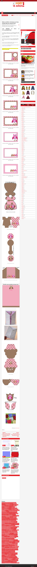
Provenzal (23, 175)
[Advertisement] (28, 22)
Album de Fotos (4, 502)
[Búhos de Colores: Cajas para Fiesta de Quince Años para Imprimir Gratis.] (6, 466)
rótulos (6, 555)
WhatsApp (6, 561)
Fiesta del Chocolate (15, 526)
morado (22, 209)
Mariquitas (23, 159)
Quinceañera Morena (24, 176)
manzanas (3, 538)
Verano (6, 560)
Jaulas (6, 535)
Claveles (10, 515)
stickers (5, 558)
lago (2, 536)
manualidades (13, 537)
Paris (15, 545)
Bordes (9, 509)
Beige (22, 115)
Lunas (2, 537)
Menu (2, 0)
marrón (22, 208)
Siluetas (8, 556)
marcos (8, 25)
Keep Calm (15, 535)
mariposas (23, 207)
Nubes (5, 544)
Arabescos (3, 504)
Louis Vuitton (11, 536)
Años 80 (15, 503)
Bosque (13, 509)
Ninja (2, 544)
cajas (6, 511)
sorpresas (10, 557)
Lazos (5, 536)
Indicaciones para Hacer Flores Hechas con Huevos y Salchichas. (29, 71)
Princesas (7, 549)
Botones (16, 509)
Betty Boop (23, 116)
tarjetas (10, 26)
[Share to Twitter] (8, 440)
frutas (22, 200)
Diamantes (15, 522)
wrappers (10, 561)
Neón (22, 162)
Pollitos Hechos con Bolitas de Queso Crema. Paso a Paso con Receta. (29, 75)
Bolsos (3, 509)
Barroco (22, 114)
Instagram (3, 534)
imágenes (11, 533)
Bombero (6, 509)
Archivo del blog (32, 105)
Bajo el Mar (15, 504)
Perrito (2, 547)
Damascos (23, 129)
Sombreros (6, 557)
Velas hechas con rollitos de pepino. (29, 78)
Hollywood (3, 533)
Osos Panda (11, 544)
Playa (6, 548)
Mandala (9, 537)
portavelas (15, 548)
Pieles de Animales (12, 547)
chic (6, 514)
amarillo (3, 503)
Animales (11, 503)
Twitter (2, 560)
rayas (22, 212)
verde (8, 560)
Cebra (10, 513)
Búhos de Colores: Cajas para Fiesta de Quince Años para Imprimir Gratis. (6, 470)
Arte (9, 504)
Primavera (3, 549)
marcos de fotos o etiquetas (13, 25)
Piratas (16, 547)
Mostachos (23, 160)
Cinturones (3, 515)
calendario (14, 512)
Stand (2, 558)
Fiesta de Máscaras (4, 526)
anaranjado (7, 503)
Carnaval (3, 513)
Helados (6, 532)
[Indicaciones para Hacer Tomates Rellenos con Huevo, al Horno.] (28, 60)
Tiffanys (9, 559)
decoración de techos (4, 522)
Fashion (7, 525)
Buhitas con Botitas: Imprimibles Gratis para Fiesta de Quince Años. (17, 15)
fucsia (22, 201)
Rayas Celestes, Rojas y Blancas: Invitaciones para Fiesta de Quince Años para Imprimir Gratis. (14, 460)
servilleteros (12, 555)
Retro (22, 179)
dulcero (9, 523)
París (2, 546)
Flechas (8, 527)
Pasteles (10, 546)
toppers (12, 559)
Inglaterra (15, 533)
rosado (8, 26)
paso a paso (6, 546)
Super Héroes (9, 558)
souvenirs (14, 557)
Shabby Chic (3, 556)
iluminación (7, 533)
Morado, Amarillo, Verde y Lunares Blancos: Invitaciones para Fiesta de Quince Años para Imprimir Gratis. (6, 460)
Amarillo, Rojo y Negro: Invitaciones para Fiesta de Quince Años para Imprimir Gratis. (14, 449)
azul (12, 504)
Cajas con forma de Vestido (12, 511)
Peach (13, 546)
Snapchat (14, 556)
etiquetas (16, 524)
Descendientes (10, 522)
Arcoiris (7, 504)
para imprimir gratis (4, 26)
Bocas (22, 117)
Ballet (22, 113)
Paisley (16, 544)
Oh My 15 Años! (3, 566)
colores (13, 515)
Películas (17, 546)
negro (22, 210)
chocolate (13, 514)
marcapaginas (7, 538)
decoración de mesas (13, 521)
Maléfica (6, 537)
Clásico (7, 515)
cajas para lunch (4, 512)
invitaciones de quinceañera (12, 534)
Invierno (7, 534)
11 (27, 43)
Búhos (6, 510)
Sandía (9, 555)
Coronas (23, 127)
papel (6, 545)
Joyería (11, 535)
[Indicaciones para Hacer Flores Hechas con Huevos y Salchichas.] (23, 71)
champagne (3, 514)
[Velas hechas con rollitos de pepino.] (23, 79)
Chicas (10, 514)
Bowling (3, 510)
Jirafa (8, 535)
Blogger (35, 566)
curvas (22, 199)
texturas (6, 559)
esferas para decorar (7, 524)
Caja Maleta (3, 511)
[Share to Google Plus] (9, 440)
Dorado (6, 523)
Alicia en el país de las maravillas (11, 502)
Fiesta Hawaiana (4, 527)
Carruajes (6, 513)
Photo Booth (6, 547)
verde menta (12, 560)
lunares (6, 25)
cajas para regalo (9, 512)
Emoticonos (16, 523)
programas (15, 549)
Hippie (13, 532)
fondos (15, 527)
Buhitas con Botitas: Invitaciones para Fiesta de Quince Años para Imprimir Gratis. (10, 22)
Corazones (23, 126)
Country (22, 128)
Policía (12, 548)
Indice (23, 104)
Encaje (3, 524)
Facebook (3, 525)
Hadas (2, 532)
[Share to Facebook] (7, 440)
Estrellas (12, 524)
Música (22, 161)
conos (17, 515)
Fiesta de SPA (9, 526)
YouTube (15, 561)
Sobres (3, 557)
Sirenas (11, 556)
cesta (16, 513)
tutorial (16, 559)
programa (11, 549)
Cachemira (9, 510)
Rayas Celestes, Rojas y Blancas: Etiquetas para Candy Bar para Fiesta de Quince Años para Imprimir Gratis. (28, 41)
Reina (22, 178)
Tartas (17, 558)
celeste (13, 513)
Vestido (16, 560)
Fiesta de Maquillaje (11, 525)
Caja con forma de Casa (15, 510)
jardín (2, 535)
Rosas (2, 555)
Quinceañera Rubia (24, 177)
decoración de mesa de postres (6, 521)
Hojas (16, 532)
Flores (11, 527)
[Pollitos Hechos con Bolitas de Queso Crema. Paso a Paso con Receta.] (23, 75)
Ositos (8, 544)
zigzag (22, 218)
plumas (9, 548)
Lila (7, 536)
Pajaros (3, 545)
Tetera (2, 559)
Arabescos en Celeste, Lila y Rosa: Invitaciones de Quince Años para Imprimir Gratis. (6, 448)
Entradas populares (28, 105)
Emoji (13, 523)
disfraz (2, 523)
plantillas (3, 548)
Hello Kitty (9, 532)
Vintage (3, 561)
